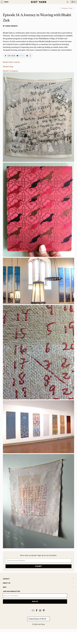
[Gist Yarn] (38, 2)
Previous (64, 8)
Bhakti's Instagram (10, 71)
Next (70, 8)
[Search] (67, 2)
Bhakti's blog (8, 66)
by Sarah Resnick (10, 26)
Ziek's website (11, 62)
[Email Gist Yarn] (33, 610)
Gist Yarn (41, 624)
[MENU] (1, 2)
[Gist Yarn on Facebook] (36, 610)
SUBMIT (38, 566)
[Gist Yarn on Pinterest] (43, 610)
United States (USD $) (37, 619)
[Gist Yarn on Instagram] (40, 610)
